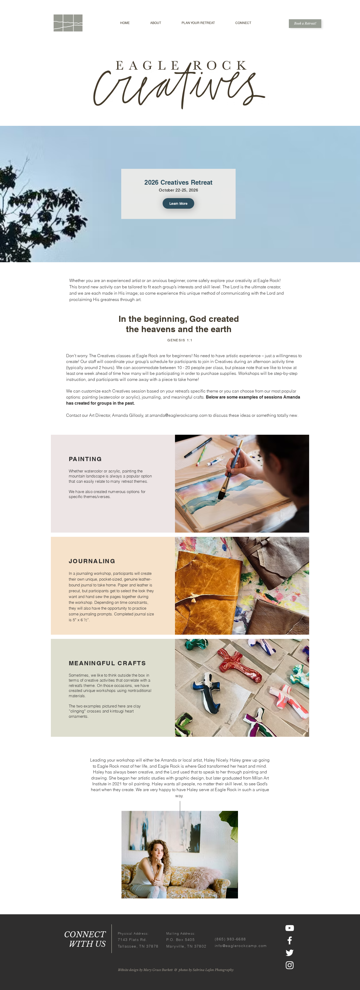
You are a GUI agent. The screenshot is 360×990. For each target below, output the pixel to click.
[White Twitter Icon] (289, 953)
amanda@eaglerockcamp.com (178, 415)
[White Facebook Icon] (289, 940)
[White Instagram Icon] (289, 965)
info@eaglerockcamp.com (241, 945)
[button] (155, 23)
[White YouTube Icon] (289, 928)
